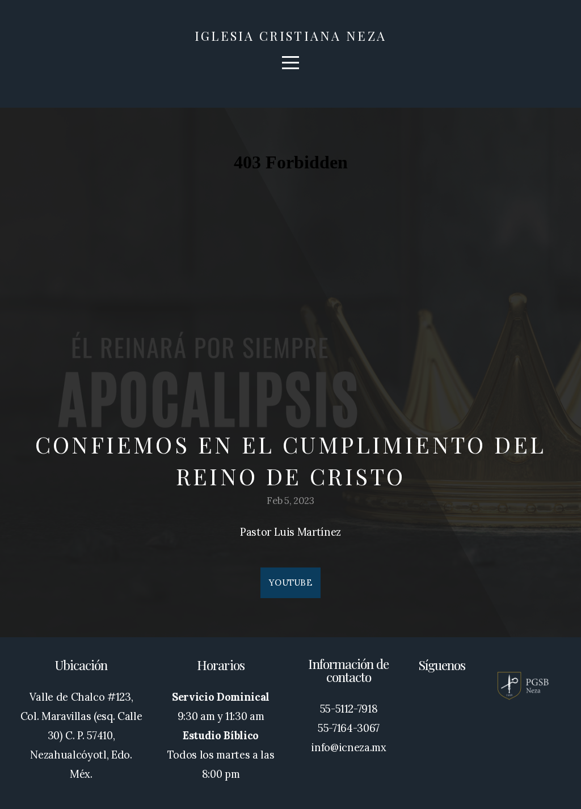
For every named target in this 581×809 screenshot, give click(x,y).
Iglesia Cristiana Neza (291, 35)
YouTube (290, 582)
